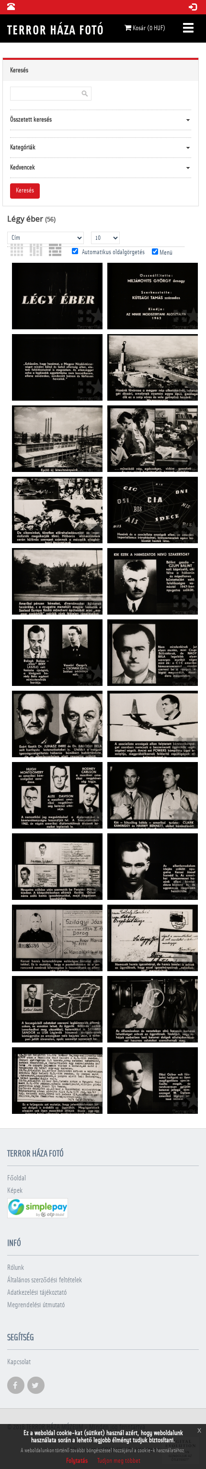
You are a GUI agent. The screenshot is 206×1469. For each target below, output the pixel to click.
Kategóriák (22, 147)
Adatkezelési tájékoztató (37, 1292)
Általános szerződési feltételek (44, 1280)
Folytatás (77, 1461)
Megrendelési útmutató (36, 1305)
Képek (15, 1190)
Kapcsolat (19, 1362)
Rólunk (15, 1267)
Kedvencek (22, 167)
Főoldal (16, 1178)
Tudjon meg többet (118, 1461)
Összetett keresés (31, 119)
